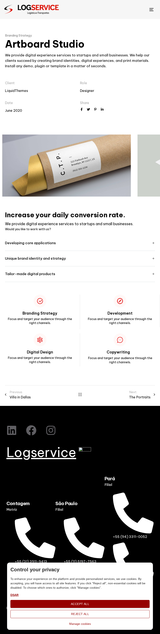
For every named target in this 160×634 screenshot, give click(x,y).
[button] (80, 243)
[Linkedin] (11, 430)
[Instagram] (51, 430)
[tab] (80, 243)
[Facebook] (31, 430)
